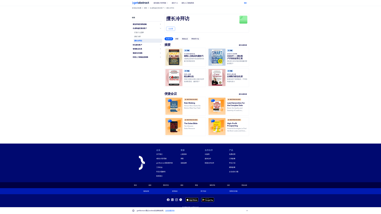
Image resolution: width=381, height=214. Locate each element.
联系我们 (159, 176)
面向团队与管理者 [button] (160, 3)
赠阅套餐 (232, 167)
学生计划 (232, 163)
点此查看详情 (170, 211)
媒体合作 (208, 159)
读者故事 (184, 163)
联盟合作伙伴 (209, 163)
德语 (150, 185)
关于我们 (159, 154)
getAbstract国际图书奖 (164, 163)
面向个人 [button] (175, 3)
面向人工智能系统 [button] (188, 3)
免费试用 (232, 154)
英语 (135, 185)
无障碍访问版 (233, 191)
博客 (182, 159)
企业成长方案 (233, 172)
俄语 (181, 185)
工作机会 (159, 167)
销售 (145, 8)
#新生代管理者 (161, 159)
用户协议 (203, 191)
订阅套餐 (232, 159)
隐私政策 (146, 191)
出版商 (207, 154)
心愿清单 (184, 154)
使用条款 (175, 191)
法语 (228, 185)
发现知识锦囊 (136, 8)
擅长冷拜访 (170, 8)
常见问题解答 (161, 172)
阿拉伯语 (244, 185)
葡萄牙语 (212, 185)
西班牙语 (166, 185)
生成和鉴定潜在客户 (157, 8)
